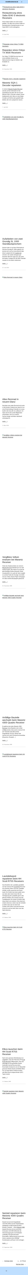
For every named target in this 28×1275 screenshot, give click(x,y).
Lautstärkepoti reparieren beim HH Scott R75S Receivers (13, 878)
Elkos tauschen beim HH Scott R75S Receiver (12, 1051)
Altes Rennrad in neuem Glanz (10, 400)
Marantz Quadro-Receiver (15, 89)
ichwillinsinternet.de (11, 2)
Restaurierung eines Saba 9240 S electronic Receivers (13, 15)
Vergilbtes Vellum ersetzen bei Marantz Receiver (12, 559)
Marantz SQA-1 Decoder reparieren (11, 84)
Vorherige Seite (7, 1261)
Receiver (4, 728)
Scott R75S (17, 886)
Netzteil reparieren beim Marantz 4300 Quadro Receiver (14, 1215)
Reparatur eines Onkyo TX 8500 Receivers (13, 51)
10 (25, 1261)
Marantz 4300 (21, 1227)
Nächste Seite (21, 1264)
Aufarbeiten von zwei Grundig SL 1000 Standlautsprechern (12, 241)
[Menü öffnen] (22, 2)
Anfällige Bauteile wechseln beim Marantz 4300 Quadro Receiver (13, 720)
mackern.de (18, 253)
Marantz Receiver (7, 567)
